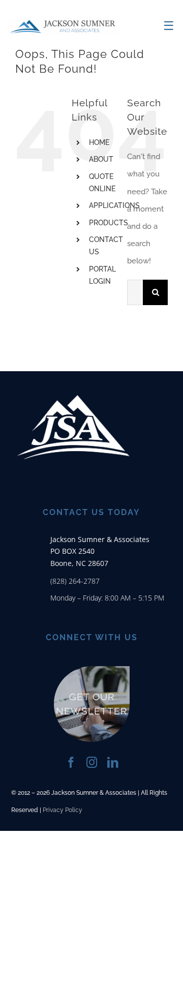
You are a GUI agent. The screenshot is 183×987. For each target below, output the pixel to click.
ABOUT (101, 159)
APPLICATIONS (114, 205)
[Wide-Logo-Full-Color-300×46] (62, 21)
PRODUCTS (108, 223)
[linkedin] (112, 762)
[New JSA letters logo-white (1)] (73, 376)
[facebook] (71, 762)
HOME (99, 142)
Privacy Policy (62, 810)
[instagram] (91, 762)
